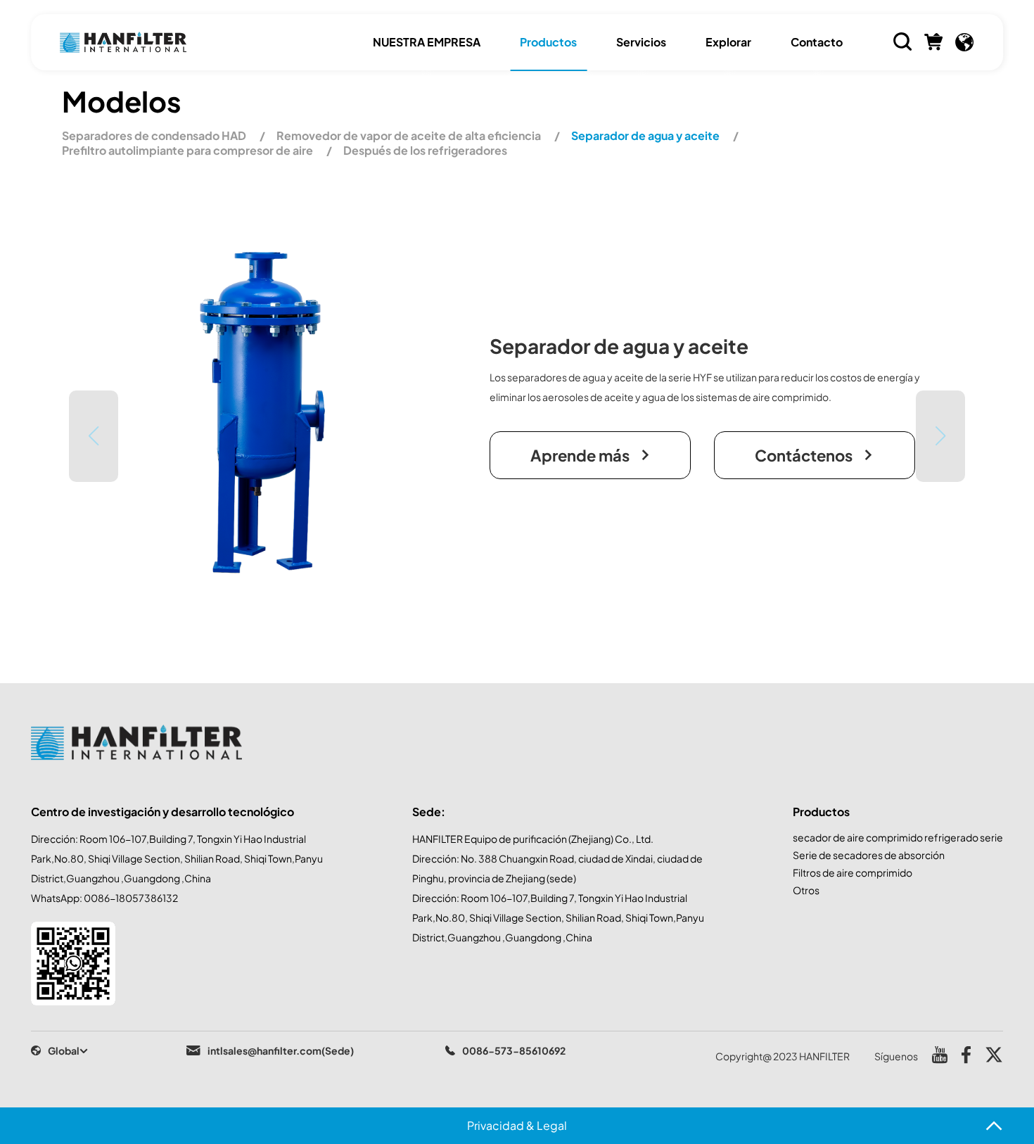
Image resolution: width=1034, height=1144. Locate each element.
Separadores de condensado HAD (155, 135)
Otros (806, 890)
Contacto (817, 41)
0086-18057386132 (131, 897)
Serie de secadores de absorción (869, 855)
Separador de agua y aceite (646, 135)
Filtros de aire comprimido (852, 872)
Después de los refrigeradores (425, 150)
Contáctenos (804, 455)
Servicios (641, 41)
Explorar (728, 41)
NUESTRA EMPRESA (426, 41)
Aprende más (580, 455)
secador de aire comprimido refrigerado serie (898, 837)
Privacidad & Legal (517, 1125)
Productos (548, 41)
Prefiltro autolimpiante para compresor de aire (188, 150)
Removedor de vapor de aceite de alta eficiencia (409, 135)
